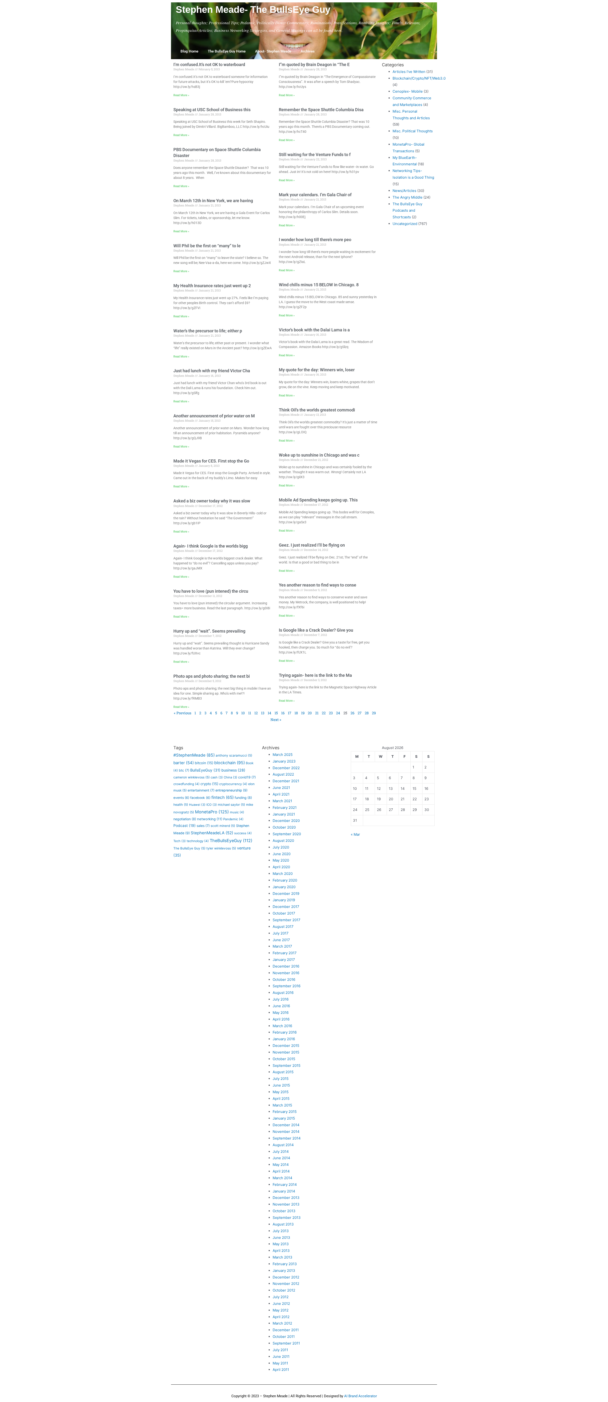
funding (243, 798)
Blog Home (189, 51)
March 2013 (282, 1257)
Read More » (181, 95)
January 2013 (284, 1270)
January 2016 (284, 1039)
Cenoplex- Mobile (408, 91)
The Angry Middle (408, 197)
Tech (179, 841)
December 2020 (286, 820)
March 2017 (282, 946)
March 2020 (283, 873)
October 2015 (284, 1059)
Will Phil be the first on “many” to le (207, 245)
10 (243, 713)
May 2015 (281, 1092)
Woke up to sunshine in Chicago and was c (319, 455)
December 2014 (286, 1125)
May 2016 (281, 1012)
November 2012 (286, 1283)
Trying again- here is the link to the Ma (315, 675)
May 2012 (281, 1310)
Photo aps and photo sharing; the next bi (211, 676)
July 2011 (280, 1350)
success (243, 833)
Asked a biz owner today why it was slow (211, 500)
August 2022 (283, 774)
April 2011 (281, 1369)
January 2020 (284, 887)
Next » (276, 719)
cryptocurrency (233, 784)
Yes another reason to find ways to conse (317, 584)
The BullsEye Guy (189, 848)
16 (283, 713)
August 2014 (283, 1145)
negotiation (184, 819)
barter (183, 762)
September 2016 (286, 986)
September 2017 (286, 920)
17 (289, 713)
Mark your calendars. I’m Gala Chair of (315, 194)
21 (316, 713)
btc (184, 770)
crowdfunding (186, 784)
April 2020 (281, 867)
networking (209, 819)
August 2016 (283, 992)
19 (302, 713)
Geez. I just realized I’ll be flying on (312, 545)
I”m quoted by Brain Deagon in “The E (314, 64)
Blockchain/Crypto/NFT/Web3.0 (419, 78)
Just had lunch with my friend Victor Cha (211, 370)
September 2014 (287, 1138)
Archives (308, 51)
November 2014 (286, 1131)
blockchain (229, 762)
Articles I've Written (409, 71)
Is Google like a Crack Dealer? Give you (316, 630)
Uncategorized (405, 223)
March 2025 (283, 754)
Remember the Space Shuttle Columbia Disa (321, 109)
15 (276, 713)
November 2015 (286, 1052)
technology (198, 841)
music (237, 812)
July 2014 (281, 1151)
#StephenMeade (194, 755)
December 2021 (286, 781)
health (180, 804)
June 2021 (281, 787)
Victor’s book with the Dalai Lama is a (314, 329)
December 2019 (286, 893)
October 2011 (284, 1336)
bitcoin (204, 763)
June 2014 (281, 1158)
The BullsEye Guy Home (227, 51)
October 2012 (284, 1290)
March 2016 (282, 1026)
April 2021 (281, 794)
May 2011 (280, 1363)
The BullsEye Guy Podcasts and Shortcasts (407, 210)
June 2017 (281, 940)
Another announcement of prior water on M (214, 415)
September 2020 (287, 834)
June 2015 (281, 1085)
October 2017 (284, 913)
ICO (211, 804)
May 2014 (281, 1164)
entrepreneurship (231, 790)
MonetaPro (212, 811)
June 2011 (281, 1356)
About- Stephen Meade (273, 51)
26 (352, 713)
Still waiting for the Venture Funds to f (315, 154)
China (230, 777)
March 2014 (282, 1178)
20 (310, 713)
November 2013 (286, 1204)
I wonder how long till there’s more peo (315, 239)
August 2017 (283, 926)
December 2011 (286, 1330)
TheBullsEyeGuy (231, 840)
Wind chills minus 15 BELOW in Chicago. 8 (319, 284)
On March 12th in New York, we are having (213, 200)
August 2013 (283, 1224)
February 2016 (285, 1032)
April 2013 (281, 1250)
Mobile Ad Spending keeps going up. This (318, 499)
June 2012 (281, 1303)
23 (331, 713)
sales (203, 826)
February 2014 (285, 1184)
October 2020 (284, 827)
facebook (200, 798)
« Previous (182, 713)
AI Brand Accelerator (360, 1396)
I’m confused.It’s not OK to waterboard (209, 64)
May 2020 (281, 860)
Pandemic (233, 819)
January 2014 (284, 1191)
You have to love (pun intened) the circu (210, 591)
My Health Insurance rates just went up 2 (212, 285)
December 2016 (286, 966)
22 (324, 713)
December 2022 (286, 768)
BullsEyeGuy (205, 770)
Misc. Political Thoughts (413, 131)
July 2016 (281, 999)
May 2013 (281, 1244)
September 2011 (286, 1343)
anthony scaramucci (234, 755)
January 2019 (284, 900)
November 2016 (286, 973)
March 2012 (282, 1323)
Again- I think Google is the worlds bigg (210, 546)
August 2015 (283, 1072)
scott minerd (223, 826)
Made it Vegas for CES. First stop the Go (211, 460)
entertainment (201, 790)
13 (262, 713)
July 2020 (281, 847)
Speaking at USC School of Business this (212, 109)
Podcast (184, 825)
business (233, 770)
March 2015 (282, 1105)
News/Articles (404, 190)
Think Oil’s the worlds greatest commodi (317, 409)
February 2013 (285, 1264)
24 (338, 713)
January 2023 (284, 761)
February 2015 (285, 1111)
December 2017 (286, 906)
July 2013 (281, 1231)
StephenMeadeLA (212, 832)
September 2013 (287, 1217)
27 (359, 713)
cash (217, 777)
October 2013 (284, 1211)
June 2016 (281, 1006)
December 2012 (286, 1277)
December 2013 (286, 1197)
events (181, 798)
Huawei (197, 804)
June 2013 (281, 1237)
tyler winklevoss (221, 848)
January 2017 (284, 959)
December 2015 (286, 1045)
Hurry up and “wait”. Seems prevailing (209, 631)
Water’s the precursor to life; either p (207, 330)
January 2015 (284, 1118)
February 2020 (285, 880)
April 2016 (281, 1019)
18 (296, 713)
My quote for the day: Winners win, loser (317, 369)
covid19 (247, 777)
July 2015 (281, 1078)
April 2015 (281, 1098)
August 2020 (283, 840)
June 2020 (281, 854)
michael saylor (231, 804)
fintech (222, 797)
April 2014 (281, 1171)
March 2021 (282, 801)
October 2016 (284, 979)
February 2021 (285, 807)
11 (249, 713)
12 (256, 713)
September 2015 (286, 1065)
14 (269, 713)
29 (374, 713)
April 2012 (281, 1317)
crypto (209, 784)
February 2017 (285, 953)
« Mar (355, 834)
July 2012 (281, 1297)
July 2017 (281, 933)
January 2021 (284, 814)
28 (367, 713)
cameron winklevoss (191, 777)
